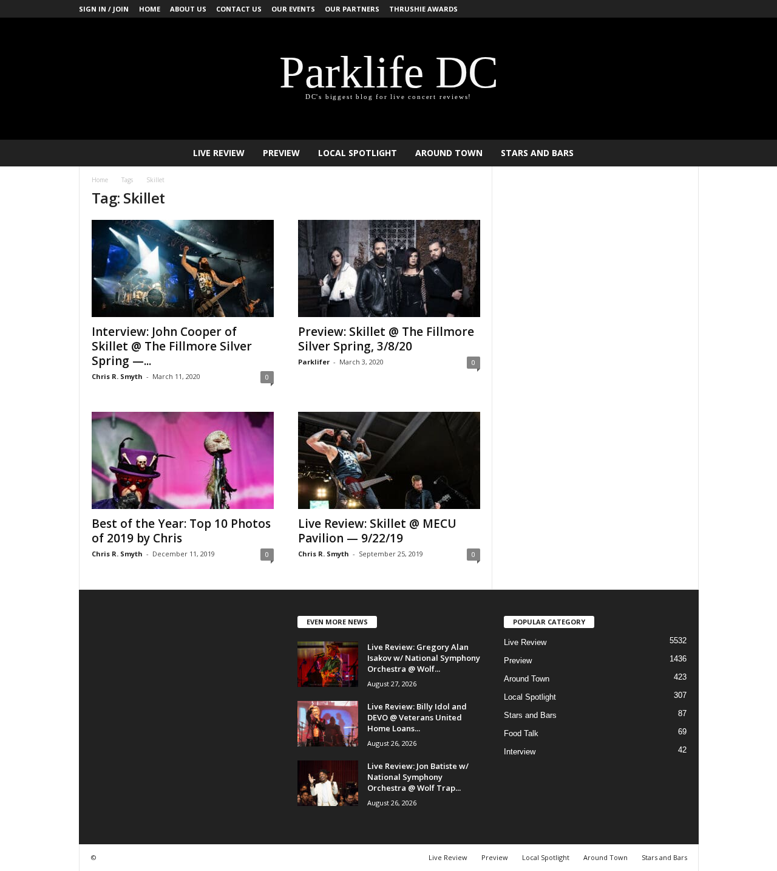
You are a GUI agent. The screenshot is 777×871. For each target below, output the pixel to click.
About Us (188, 8)
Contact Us (239, 8)
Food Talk (521, 733)
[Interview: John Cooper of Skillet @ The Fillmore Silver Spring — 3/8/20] (183, 268)
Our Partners (352, 8)
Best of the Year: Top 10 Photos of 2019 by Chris (181, 531)
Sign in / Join (104, 8)
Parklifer (314, 361)
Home (149, 8)
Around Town (449, 153)
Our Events (293, 8)
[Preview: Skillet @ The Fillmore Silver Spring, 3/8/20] (389, 268)
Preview (281, 153)
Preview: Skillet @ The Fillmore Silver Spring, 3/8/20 (386, 339)
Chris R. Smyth (117, 376)
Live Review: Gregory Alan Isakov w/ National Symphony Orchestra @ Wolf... (423, 657)
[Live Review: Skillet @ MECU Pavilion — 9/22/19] (389, 460)
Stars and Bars (537, 153)
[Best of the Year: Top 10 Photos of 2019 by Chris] (183, 460)
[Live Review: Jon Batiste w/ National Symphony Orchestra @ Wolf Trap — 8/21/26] (327, 783)
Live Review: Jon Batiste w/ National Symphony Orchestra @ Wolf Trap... (418, 776)
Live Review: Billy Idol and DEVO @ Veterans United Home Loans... (417, 717)
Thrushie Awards (423, 8)
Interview (519, 751)
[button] (680, 153)
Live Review (219, 153)
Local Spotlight (357, 153)
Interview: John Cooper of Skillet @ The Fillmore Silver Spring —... (172, 346)
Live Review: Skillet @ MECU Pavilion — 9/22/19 (377, 531)
